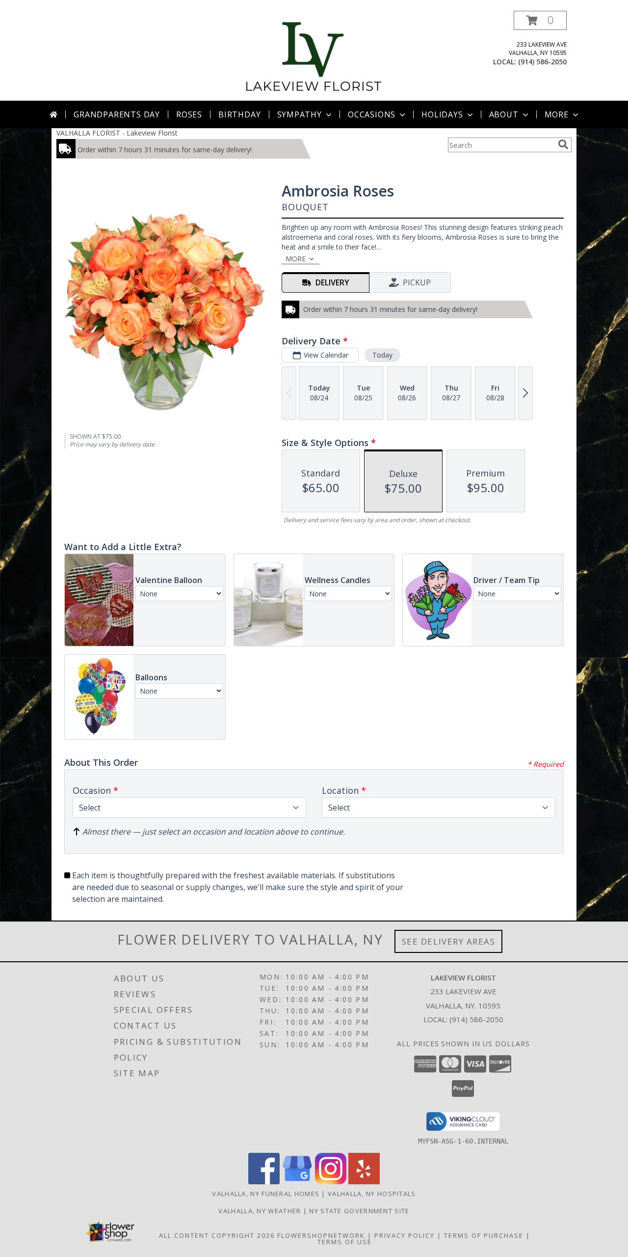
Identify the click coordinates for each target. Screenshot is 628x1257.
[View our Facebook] (264, 1181)
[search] (563, 144)
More (557, 114)
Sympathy (299, 114)
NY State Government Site (359, 1210)
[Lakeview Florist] (313, 55)
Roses (189, 114)
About (504, 114)
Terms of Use (344, 1241)
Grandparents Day (117, 114)
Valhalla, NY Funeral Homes (265, 1193)
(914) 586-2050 (542, 61)
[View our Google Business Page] (297, 1181)
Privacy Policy (404, 1235)
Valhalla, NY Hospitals (372, 1193)
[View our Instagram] (330, 1181)
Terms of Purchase (483, 1235)
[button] (540, 20)
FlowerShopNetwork (321, 1235)
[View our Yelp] (364, 1181)
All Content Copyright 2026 (217, 1235)
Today (382, 355)
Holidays (442, 114)
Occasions (371, 114)
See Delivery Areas (449, 941)
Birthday (239, 114)
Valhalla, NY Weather (259, 1210)
